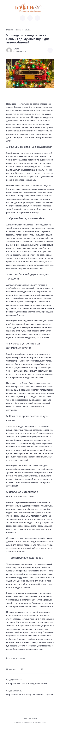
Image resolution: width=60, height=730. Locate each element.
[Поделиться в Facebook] (8, 662)
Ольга (16, 49)
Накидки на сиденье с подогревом (34, 163)
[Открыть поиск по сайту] (30, 18)
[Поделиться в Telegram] (12, 662)
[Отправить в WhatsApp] (21, 662)
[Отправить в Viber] (16, 662)
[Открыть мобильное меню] (37, 18)
